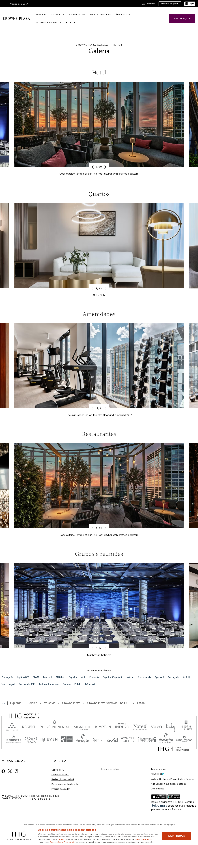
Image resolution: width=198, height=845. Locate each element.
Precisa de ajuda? (19, 4)
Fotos (70, 22)
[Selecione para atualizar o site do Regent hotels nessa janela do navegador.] (29, 726)
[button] (189, 4)
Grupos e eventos (48, 22)
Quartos (58, 14)
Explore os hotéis (110, 769)
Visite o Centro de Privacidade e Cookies (172, 779)
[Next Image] (105, 167)
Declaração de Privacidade (62, 842)
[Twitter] (10, 771)
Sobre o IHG (58, 769)
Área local (123, 14)
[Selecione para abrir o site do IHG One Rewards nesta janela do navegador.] (173, 749)
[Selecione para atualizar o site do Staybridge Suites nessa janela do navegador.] (147, 739)
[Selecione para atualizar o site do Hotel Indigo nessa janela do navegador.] (122, 726)
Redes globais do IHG (63, 779)
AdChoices (156, 773)
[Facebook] (4, 771)
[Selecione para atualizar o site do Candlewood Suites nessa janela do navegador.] (184, 739)
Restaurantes (100, 14)
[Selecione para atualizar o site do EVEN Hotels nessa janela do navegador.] (49, 739)
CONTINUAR (176, 835)
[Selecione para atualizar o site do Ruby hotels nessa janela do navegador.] (170, 726)
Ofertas (41, 14)
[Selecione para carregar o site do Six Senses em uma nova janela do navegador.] (12, 726)
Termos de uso (158, 769)
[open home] (4, 703)
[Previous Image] (93, 167)
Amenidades (77, 14)
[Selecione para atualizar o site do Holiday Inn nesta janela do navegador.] (83, 739)
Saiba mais (159, 805)
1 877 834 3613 (39, 798)
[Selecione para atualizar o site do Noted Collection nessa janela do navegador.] (139, 726)
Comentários (157, 788)
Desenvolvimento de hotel (65, 784)
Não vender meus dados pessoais (168, 783)
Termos (61, 839)
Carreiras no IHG (60, 774)
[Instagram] (17, 771)
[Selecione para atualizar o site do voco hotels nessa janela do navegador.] (156, 726)
